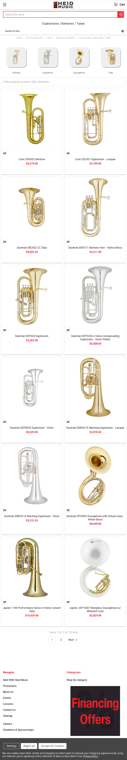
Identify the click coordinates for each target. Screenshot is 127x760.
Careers (7, 723)
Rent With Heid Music (15, 680)
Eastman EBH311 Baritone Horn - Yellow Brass (95, 247)
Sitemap (8, 715)
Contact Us (9, 709)
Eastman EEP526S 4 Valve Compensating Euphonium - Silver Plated (95, 337)
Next (71, 639)
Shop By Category (76, 680)
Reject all (29, 746)
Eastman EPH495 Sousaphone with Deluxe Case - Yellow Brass (95, 518)
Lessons (8, 704)
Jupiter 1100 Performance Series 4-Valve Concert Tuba (32, 609)
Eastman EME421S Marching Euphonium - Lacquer (95, 427)
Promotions (10, 686)
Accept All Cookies (52, 746)
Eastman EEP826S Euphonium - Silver (32, 427)
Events (7, 698)
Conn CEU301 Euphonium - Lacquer (95, 159)
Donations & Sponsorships (18, 729)
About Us (8, 692)
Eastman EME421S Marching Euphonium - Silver (32, 516)
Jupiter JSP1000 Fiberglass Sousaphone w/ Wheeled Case (95, 609)
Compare (4, 153)
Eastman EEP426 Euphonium (31, 336)
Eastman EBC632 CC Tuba (32, 247)
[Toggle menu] (4, 4)
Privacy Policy (90, 756)
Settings (11, 746)
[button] (122, 31)
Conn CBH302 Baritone (32, 159)
